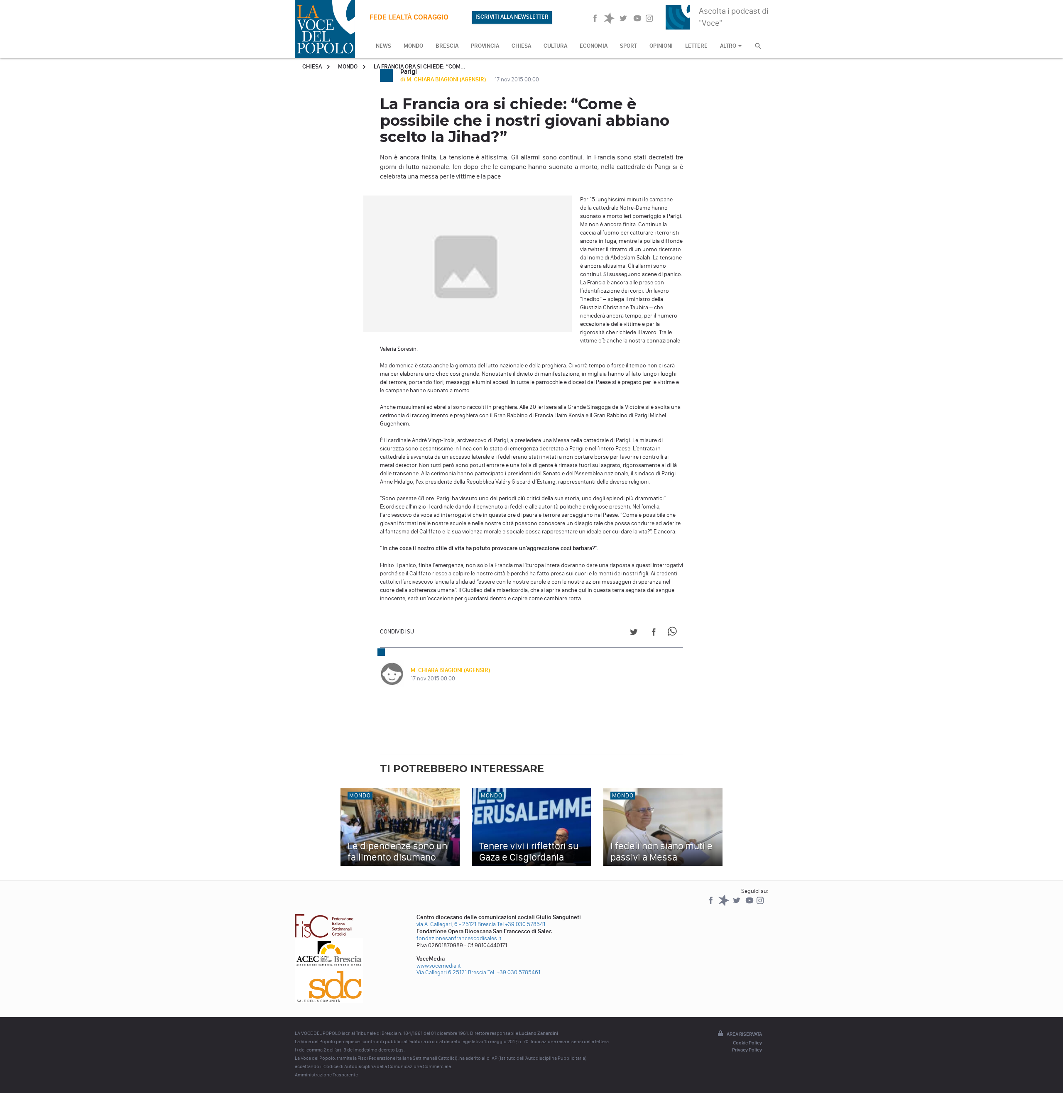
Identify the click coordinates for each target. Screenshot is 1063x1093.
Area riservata (744, 1034)
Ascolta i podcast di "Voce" (734, 17)
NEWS (383, 45)
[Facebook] (711, 904)
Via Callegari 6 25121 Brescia (451, 972)
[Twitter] (737, 904)
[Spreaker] (724, 904)
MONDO (413, 45)
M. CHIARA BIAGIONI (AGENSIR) (450, 670)
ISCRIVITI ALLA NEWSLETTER (512, 16)
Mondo (348, 66)
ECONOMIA (593, 45)
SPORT (628, 45)
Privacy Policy (747, 1050)
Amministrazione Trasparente (326, 1075)
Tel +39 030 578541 (521, 924)
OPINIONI (661, 45)
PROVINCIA (485, 45)
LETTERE (696, 45)
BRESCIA (447, 45)
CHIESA (521, 45)
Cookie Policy (747, 1043)
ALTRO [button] (728, 45)
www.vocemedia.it (438, 965)
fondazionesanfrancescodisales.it (459, 938)
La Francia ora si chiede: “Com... (419, 66)
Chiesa (312, 66)
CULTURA (555, 45)
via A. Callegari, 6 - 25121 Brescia (456, 924)
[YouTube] (750, 904)
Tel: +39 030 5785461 (513, 972)
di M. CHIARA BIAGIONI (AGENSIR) (443, 79)
